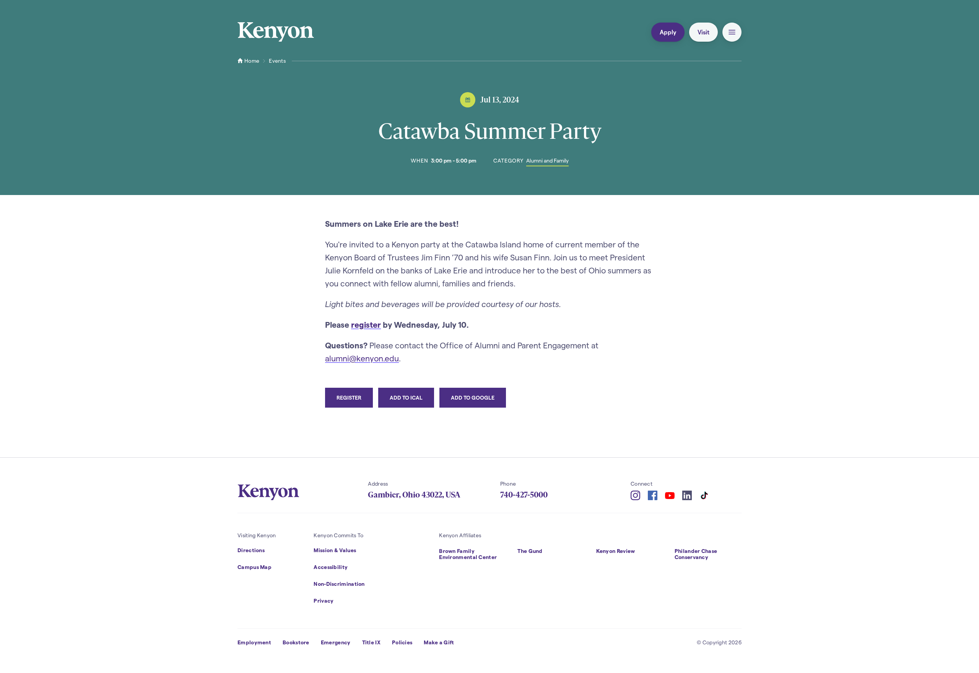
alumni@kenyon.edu (362, 358)
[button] (732, 32)
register (366, 324)
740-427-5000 (524, 494)
